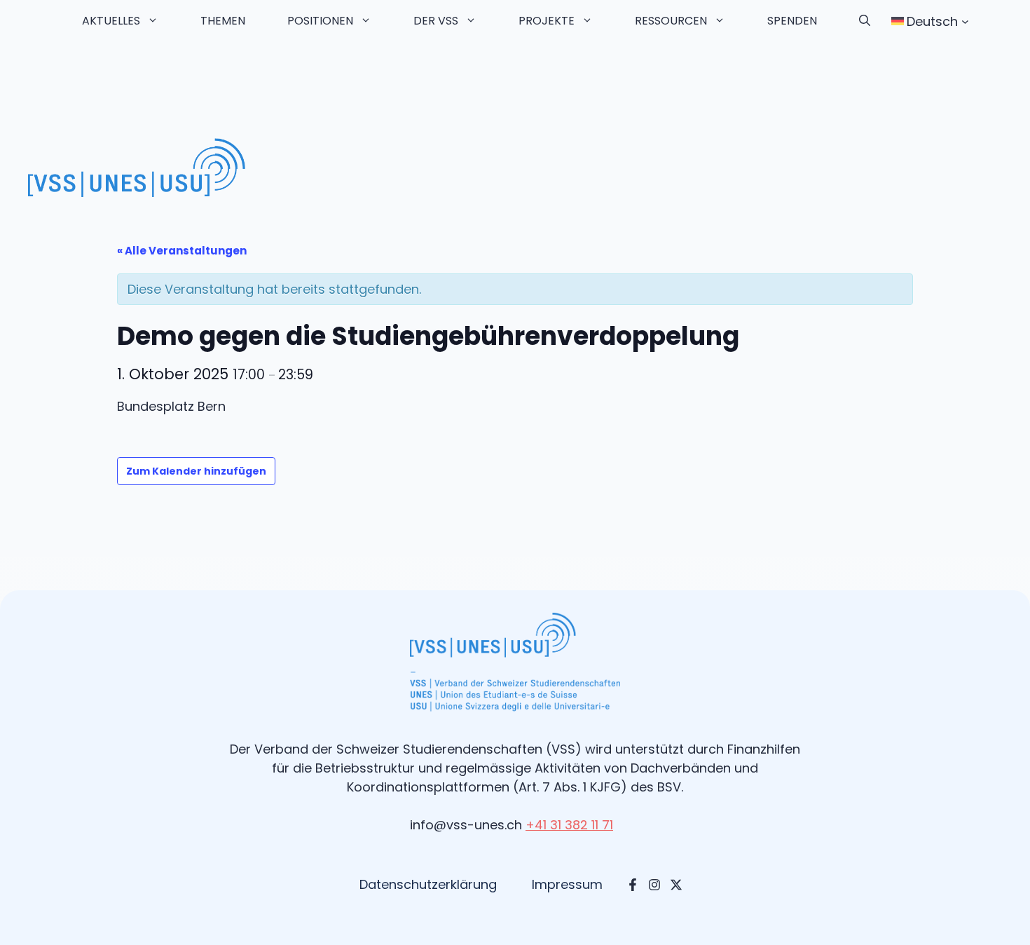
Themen (222, 21)
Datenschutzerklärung (428, 884)
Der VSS (435, 21)
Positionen (320, 21)
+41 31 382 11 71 (569, 825)
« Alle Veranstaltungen (182, 250)
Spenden (792, 21)
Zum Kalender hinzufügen (196, 471)
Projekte (547, 21)
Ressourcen (671, 21)
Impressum (567, 884)
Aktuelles (111, 21)
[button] (864, 21)
